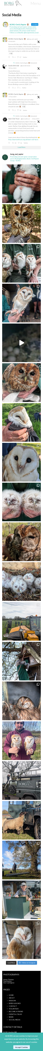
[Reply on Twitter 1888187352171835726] (9, 57)
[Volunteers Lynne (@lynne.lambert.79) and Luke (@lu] (21, 860)
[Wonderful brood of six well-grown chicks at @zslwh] (21, 303)
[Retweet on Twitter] (14, 63)
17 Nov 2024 (12, 97)
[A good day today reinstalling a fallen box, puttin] (21, 502)
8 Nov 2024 (35, 119)
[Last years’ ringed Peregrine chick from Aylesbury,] (21, 183)
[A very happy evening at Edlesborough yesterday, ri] (21, 263)
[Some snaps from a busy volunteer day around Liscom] (21, 661)
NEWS (11, 1017)
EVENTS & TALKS (15, 1014)
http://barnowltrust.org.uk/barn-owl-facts (23, 139)
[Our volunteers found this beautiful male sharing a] (21, 422)
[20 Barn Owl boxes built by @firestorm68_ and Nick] (21, 900)
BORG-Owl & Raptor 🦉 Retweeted (26, 63)
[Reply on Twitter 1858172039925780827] (9, 110)
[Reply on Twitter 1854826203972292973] (9, 143)
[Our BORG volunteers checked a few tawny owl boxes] (21, 701)
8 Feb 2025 (11, 41)
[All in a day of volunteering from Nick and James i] (21, 343)
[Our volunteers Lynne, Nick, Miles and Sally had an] (21, 462)
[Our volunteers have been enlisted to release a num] (21, 223)
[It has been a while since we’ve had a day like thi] (21, 740)
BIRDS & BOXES (15, 1003)
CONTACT (13, 1006)
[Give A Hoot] (15, 3)
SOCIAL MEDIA (14, 1020)
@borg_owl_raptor (32, 39)
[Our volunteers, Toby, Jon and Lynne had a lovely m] (21, 541)
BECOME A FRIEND (16, 1011)
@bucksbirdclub (25, 66)
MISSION (12, 1001)
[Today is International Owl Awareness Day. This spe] (21, 939)
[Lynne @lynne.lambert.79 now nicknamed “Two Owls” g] (21, 382)
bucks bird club (13, 66)
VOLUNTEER (13, 1009)
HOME (11, 995)
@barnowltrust (25, 119)
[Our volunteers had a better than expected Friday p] (21, 780)
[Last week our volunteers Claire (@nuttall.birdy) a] (21, 820)
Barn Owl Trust (13, 119)
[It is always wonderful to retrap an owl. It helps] (21, 581)
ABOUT (12, 998)
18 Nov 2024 (12, 68)
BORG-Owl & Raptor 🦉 (17, 39)
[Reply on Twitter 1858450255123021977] (9, 87)
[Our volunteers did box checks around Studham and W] (21, 621)
